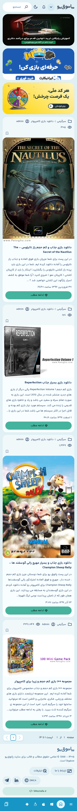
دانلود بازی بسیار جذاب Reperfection (48, 382)
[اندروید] (27, 804)
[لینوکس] (35, 804)
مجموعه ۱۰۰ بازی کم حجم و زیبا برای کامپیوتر (43, 681)
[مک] (43, 804)
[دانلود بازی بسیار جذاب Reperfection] (38, 351)
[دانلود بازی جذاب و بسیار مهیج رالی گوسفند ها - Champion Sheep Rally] (38, 507)
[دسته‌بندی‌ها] (51, 7)
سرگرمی (61, 121)
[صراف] (38, 98)
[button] (13, 738)
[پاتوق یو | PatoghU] (65, 7)
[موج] (38, 30)
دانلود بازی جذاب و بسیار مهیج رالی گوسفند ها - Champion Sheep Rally (40, 565)
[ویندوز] (51, 804)
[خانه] (61, 804)
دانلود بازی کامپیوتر (42, 121)
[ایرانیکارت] (38, 64)
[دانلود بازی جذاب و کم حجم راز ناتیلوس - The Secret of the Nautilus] (38, 190)
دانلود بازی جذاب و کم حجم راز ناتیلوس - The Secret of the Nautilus (42, 249)
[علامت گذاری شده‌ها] (6, 804)
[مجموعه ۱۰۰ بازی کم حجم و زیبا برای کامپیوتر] (38, 656)
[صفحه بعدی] (6, 738)
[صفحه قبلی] (19, 738)
